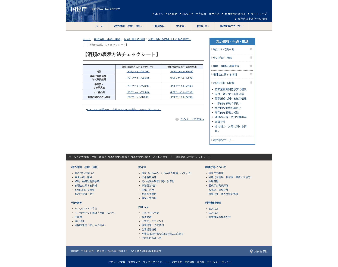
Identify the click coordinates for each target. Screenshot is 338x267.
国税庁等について (215, 167)
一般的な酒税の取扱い (228, 103)
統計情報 (80, 221)
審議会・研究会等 (218, 189)
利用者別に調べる (235, 14)
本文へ (159, 14)
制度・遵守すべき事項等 (229, 94)
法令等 (142, 167)
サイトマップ (259, 14)
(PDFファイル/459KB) (181, 78)
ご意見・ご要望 (117, 261)
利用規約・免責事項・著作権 (188, 261)
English (172, 14)
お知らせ (143, 207)
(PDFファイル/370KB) (181, 71)
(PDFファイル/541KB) (181, 86)
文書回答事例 (149, 193)
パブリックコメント (153, 221)
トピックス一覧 (150, 212)
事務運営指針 (149, 185)
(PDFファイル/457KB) (138, 71)
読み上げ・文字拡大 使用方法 (201, 14)
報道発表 (147, 217)
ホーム (100, 26)
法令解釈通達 (149, 177)
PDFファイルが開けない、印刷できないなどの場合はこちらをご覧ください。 (124, 109)
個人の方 (213, 208)
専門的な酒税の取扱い (228, 108)
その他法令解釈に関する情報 (158, 181)
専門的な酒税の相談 (227, 112)
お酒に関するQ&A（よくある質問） (169, 39)
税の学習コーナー (223, 140)
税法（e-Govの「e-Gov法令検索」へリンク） (167, 173)
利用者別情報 (213, 202)
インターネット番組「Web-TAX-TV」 (95, 212)
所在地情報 (260, 251)
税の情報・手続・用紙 (107, 39)
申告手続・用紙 (222, 57)
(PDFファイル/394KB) (138, 92)
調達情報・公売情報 (153, 225)
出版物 (78, 217)
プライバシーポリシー (219, 261)
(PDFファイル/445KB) (181, 92)
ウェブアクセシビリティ (156, 261)
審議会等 (220, 121)
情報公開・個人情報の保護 (223, 193)
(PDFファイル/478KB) (138, 86)
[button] (128, 26)
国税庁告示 (148, 189)
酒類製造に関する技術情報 (231, 98)
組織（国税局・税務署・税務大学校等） (231, 177)
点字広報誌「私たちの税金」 (91, 225)
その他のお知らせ (151, 237)
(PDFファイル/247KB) (181, 97)
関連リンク (134, 261)
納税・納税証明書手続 (226, 66)
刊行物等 (76, 202)
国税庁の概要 (216, 173)
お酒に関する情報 (134, 39)
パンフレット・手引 (86, 208)
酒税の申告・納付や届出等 (231, 117)
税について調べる (223, 49)
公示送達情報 (149, 229)
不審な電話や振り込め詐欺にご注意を (163, 233)
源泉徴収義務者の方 (220, 217)
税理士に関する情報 (225, 74)
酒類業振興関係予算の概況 (231, 89)
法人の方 (213, 212)
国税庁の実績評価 (218, 185)
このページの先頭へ (192, 119)
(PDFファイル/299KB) (138, 78)
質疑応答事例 (149, 198)
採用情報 (213, 181)
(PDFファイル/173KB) (138, 97)
